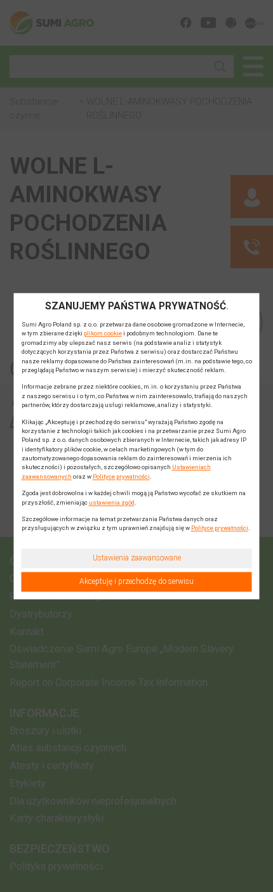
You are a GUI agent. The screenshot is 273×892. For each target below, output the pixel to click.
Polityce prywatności (121, 476)
